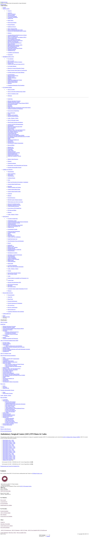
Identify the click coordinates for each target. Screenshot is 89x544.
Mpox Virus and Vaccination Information (15, 266)
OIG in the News (11, 305)
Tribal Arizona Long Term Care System (15, 201)
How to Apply (3, 500)
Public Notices (10, 20)
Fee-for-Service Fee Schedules (6, 516)
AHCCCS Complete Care (13, 36)
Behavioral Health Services (13, 75)
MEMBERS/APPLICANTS (8, 56)
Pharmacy (10, 78)
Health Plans (10, 98)
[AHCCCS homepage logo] (3, 2)
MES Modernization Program (13, 46)
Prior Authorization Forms (10, 405)
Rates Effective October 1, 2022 (9, 456)
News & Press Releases (12, 16)
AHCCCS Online (11, 89)
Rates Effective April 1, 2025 (8, 445)
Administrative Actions (12, 220)
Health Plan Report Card (12, 238)
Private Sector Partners (12, 22)
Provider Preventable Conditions (11, 422)
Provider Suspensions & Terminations (15, 303)
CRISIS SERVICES (7, 313)
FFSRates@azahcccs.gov (37, 473)
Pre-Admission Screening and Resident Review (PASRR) (19, 136)
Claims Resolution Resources (13, 206)
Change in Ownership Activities (14, 222)
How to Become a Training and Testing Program (14, 364)
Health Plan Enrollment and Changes (15, 80)
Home (4, 315)
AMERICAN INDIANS (7, 169)
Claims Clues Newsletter (10, 411)
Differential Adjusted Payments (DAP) (15, 40)
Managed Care (10, 147)
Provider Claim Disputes (10, 409)
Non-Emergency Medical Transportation (15, 143)
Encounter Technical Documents (11, 334)
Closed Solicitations (11, 257)
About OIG (10, 297)
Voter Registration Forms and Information (16, 241)
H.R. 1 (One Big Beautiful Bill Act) (14, 42)
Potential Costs (10, 63)
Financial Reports (11, 250)
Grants (9, 276)
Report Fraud (10, 299)
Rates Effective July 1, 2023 (8, 453)
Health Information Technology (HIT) (15, 45)
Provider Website (11, 137)
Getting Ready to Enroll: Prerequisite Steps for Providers (14, 347)
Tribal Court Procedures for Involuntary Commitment (18, 182)
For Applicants (10, 58)
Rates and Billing (11, 145)
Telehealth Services (11, 50)
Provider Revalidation (7, 350)
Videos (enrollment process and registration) (13, 345)
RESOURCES (6, 216)
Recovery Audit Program (12, 307)
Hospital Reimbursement (12, 153)
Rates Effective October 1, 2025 (9, 443)
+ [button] (0, 484)
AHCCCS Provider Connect (13, 120)
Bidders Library (11, 260)
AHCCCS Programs (12, 14)
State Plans (10, 234)
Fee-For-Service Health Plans (13, 110)
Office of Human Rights (12, 28)
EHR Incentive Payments (8, 393)
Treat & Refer (10, 140)
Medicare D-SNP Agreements (13, 259)
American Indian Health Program (14, 184)
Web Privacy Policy (12, 532)
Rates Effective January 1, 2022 (9, 457)
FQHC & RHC (11, 150)
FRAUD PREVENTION (8, 292)
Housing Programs (11, 43)
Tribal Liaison (10, 174)
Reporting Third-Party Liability (14, 102)
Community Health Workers (8, 360)
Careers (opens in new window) (6, 525)
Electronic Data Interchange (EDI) (14, 282)
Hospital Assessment (12, 151)
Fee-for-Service (11, 148)
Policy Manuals (3, 514)
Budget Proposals (11, 235)
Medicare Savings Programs (13, 116)
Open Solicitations (11, 255)
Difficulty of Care (11, 76)
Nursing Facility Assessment (13, 154)
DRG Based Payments (9, 420)
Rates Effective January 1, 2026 (9, 442)
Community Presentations (13, 17)
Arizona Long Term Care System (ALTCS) (16, 64)
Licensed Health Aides (12, 133)
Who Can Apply (11, 60)
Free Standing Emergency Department (15, 131)
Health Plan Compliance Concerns (14, 156)
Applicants (10, 193)
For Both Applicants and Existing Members (16, 72)
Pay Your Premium (4, 503)
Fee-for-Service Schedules (10, 402)
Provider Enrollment (7, 343)
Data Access (2, 383)
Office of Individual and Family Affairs (15, 29)
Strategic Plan (10, 18)
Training (9, 270)
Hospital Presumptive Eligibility (14, 152)
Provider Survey (11, 141)
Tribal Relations (11, 171)
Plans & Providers (6, 316)
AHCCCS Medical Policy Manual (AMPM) (71, 437)
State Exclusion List (11, 309)
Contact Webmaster (4, 532)
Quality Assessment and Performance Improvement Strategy (19, 107)
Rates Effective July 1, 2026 (8, 440)
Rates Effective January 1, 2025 (9, 446)
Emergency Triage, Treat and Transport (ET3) (16, 129)
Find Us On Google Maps (5, 491)
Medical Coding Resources (13, 159)
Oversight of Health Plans (13, 218)
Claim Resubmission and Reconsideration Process (14, 408)
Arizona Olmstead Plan (12, 38)
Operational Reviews (12, 223)
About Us (10, 10)
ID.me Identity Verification (13, 132)
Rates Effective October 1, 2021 (9, 458)
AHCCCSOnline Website (5, 512)
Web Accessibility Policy (21, 532)
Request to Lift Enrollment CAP (14, 226)
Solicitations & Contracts (12, 104)
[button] (4, 479)
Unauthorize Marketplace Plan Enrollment (16, 311)
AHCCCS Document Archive (25, 486)
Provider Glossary (6, 348)
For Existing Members (12, 66)
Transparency (10, 54)
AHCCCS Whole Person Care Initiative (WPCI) (17, 37)
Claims (9, 113)
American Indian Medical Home (14, 189)
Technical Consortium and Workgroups (15, 108)
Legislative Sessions (11, 232)
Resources (10, 83)
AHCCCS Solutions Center (13, 93)
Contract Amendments (12, 258)
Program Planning (11, 24)
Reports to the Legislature (13, 247)
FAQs (9, 180)
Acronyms (10, 12)
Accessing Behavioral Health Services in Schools (17, 35)
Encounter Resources (9, 419)
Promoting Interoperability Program (14, 167)
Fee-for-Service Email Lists (10, 410)
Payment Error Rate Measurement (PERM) (16, 135)
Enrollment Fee (6, 351)
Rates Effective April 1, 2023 (8, 454)
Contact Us (2, 522)
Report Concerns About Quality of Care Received (17, 70)
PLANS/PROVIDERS (7, 87)
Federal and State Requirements (14, 231)
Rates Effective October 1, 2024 (9, 447)
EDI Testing (10, 285)
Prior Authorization (11, 112)
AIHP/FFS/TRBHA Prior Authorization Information (15, 403)
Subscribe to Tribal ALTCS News (14, 205)
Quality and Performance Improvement (15, 225)
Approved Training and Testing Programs (13, 366)
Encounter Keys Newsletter (10, 332)
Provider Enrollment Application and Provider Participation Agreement (16, 349)
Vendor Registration (11, 261)
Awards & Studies (11, 15)
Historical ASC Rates (7, 459)
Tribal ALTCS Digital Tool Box (14, 203)
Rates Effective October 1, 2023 (9, 452)
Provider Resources (11, 197)
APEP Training (6, 344)
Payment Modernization (12, 47)
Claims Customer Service (10, 407)
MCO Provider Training (12, 274)
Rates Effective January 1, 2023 (9, 455)
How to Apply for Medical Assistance (15, 61)
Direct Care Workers (12, 127)
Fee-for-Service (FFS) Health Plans (14, 208)
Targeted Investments (12, 49)
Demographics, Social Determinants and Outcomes (17, 165)
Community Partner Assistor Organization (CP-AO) (18, 288)
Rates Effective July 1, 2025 (8, 444)
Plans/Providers (4, 320)
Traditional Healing (11, 177)
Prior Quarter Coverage (9, 406)
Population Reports (11, 248)
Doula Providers (11, 128)
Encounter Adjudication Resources (12, 331)
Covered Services (11, 74)
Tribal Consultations (11, 173)
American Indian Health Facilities (14, 191)
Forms (4, 385)
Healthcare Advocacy (12, 26)
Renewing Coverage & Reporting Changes (16, 68)
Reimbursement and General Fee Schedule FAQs (9, 466)
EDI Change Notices (12, 286)
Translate (48, 536)
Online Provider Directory (13, 81)
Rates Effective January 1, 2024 (9, 451)
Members (9, 195)
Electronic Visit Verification (13, 41)
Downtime (5, 387)
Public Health (10, 263)
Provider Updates (6, 342)
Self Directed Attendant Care (13, 139)
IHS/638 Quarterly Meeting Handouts (15, 199)
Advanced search (3, 4)
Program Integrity (11, 294)
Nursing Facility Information (13, 134)
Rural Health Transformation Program (15, 48)
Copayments (10, 149)
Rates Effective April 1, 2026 (8, 441)
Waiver (9, 233)
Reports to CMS (11, 246)
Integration (10, 186)
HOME (4, 7)
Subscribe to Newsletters (5, 523)
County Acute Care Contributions (14, 236)
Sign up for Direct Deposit (10, 401)
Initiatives (9, 33)
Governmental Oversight (12, 229)
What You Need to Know (12, 82)
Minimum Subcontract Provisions (14, 101)
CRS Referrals (10, 125)
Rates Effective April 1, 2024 (8, 450)
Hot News (7, 336)
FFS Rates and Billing (12, 210)
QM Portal (10, 95)
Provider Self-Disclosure (12, 301)
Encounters (10, 105)
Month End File (6, 388)
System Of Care (11, 227)
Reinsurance (10, 106)
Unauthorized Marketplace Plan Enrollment (16, 85)
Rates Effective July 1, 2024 (8, 449)
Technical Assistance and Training (14, 187)
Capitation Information (9, 418)
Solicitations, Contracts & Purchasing (15, 254)
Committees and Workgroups (13, 52)
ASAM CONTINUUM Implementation (15, 124)
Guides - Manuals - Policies (13, 118)
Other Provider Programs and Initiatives (15, 122)
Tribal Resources (11, 175)
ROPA (9, 138)
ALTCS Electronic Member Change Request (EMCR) (18, 103)
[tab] (46, 330)
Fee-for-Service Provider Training (14, 272)
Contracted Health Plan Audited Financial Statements (18, 221)
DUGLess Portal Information (6, 431)
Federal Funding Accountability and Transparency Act (18, 278)
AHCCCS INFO (6, 8)
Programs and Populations (13, 115)
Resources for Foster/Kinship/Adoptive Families (17, 30)
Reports (9, 243)
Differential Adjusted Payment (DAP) (15, 126)
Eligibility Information (12, 77)
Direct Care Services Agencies (11, 365)
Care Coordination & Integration (14, 39)
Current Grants (10, 280)
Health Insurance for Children (6, 505)
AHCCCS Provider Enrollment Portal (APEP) (16, 91)
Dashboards (10, 245)
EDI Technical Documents (13, 284)
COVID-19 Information (12, 265)
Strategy (4, 337)
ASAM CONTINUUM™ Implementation (11, 358)
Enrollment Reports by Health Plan (14, 249)
